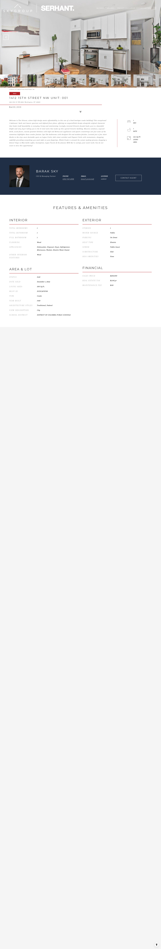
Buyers (100, 8)
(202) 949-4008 (68, 179)
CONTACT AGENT (128, 178)
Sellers (111, 8)
